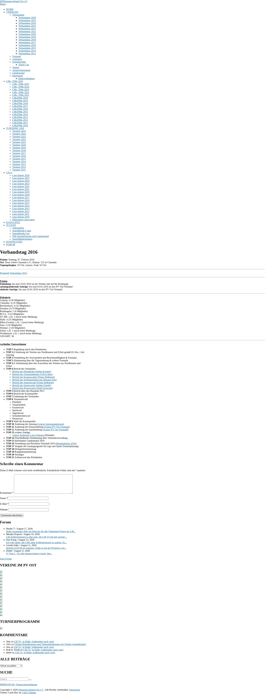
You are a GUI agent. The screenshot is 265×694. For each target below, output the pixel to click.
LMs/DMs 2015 (20, 111)
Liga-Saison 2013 (20, 208)
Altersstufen (18, 228)
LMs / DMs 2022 (20, 92)
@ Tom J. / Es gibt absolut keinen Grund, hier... (29, 553)
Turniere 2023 (19, 136)
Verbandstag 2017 (27, 42)
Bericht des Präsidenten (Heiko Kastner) (31, 371)
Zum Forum (6, 558)
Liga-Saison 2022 (20, 186)
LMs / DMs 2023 (20, 89)
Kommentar (6, 493)
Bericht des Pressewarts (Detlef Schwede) (32, 388)
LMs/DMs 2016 (20, 109)
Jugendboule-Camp (21, 230)
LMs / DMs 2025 (20, 84)
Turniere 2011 (19, 170)
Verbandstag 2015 (27, 48)
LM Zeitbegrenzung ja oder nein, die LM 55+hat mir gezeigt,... (36, 537)
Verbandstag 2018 (27, 39)
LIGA (9, 172)
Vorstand (16, 56)
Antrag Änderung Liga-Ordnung (28, 435)
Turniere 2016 (19, 156)
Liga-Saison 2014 (20, 205)
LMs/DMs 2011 (20, 122)
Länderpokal (18, 73)
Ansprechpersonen (21, 70)
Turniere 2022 (19, 139)
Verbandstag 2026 (27, 17)
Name (3, 498)
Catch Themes (29, 692)
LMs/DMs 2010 (20, 125)
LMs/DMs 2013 (20, 117)
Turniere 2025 (19, 131)
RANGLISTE (13, 222)
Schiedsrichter (19, 62)
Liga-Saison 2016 (20, 200)
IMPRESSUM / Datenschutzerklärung (18, 684)
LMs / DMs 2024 (20, 86)
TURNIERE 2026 (15, 128)
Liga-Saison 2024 (20, 181)
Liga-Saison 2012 (20, 211)
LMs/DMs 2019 (20, 100)
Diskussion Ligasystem (23, 219)
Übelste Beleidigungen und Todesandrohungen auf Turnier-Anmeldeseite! (50, 644)
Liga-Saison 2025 (20, 178)
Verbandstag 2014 (27, 51)
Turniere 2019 (19, 147)
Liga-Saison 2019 (20, 192)
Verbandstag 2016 (27, 45)
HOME (9, 9)
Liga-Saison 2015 (20, 203)
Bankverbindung (26, 78)
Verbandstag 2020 (27, 34)
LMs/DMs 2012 (20, 120)
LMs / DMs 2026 (14, 81)
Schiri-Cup (23, 64)
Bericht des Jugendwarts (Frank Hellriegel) (33, 382)
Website (4, 509)
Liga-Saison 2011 (20, 214)
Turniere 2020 (19, 145)
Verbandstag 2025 (27, 20)
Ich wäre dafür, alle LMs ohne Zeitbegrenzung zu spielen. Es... (36, 542)
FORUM (10, 244)
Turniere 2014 (19, 161)
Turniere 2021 (19, 142)
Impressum (17, 75)
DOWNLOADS (14, 241)
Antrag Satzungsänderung (50, 424)
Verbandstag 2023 (27, 26)
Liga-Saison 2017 (20, 197)
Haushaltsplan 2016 (66, 443)
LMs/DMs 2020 (20, 98)
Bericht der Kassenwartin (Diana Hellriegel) (33, 377)
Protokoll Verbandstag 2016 (13, 273)
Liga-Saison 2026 (20, 175)
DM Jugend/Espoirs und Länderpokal (30, 236)
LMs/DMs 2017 (20, 106)
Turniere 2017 (19, 153)
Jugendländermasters (22, 239)
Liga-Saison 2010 (20, 217)
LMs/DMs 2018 (20, 103)
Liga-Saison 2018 (20, 194)
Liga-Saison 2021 (20, 189)
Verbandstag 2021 (27, 31)
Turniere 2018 (19, 150)
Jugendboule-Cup (20, 233)
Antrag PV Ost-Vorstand (57, 427)
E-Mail (3, 504)
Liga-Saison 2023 (20, 183)
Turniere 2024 (19, 134)
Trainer (15, 67)
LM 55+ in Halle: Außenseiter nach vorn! (34, 641)
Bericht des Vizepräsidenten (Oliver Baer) (32, 374)
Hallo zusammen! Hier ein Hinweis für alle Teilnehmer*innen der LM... (41, 531)
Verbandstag (18, 15)
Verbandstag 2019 (27, 37)
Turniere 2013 (19, 164)
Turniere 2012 (19, 167)
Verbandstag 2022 (27, 28)
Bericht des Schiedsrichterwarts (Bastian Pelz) (34, 380)
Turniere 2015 (19, 158)
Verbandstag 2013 (27, 53)
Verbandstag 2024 (27, 23)
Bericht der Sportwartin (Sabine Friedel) (31, 385)
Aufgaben (17, 59)
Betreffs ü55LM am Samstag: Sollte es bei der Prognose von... (36, 548)
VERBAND (12, 12)
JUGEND (11, 225)
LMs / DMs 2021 (20, 95)
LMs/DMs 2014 (20, 114)
